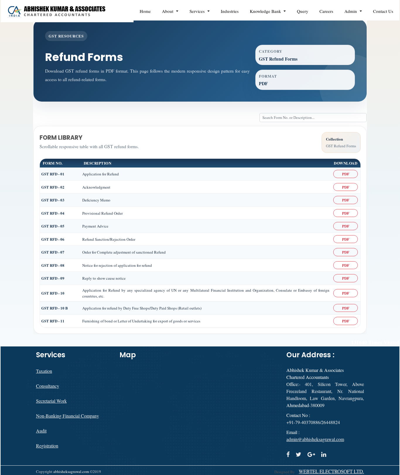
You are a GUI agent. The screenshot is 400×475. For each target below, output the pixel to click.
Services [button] (197, 11)
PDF (345, 174)
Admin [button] (351, 11)
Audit (41, 431)
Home (145, 11)
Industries (230, 11)
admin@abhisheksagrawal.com (315, 439)
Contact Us (383, 11)
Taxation (44, 371)
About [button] (168, 11)
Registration (47, 445)
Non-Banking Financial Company (67, 416)
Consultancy (47, 386)
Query (302, 11)
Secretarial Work (51, 401)
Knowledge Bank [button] (266, 11)
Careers (326, 11)
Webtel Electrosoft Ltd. (331, 471)
